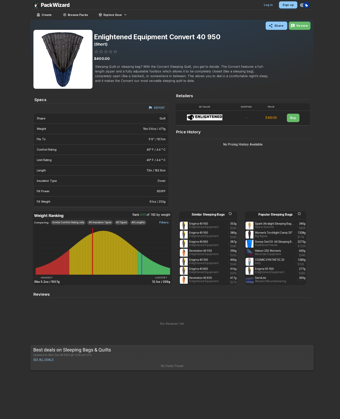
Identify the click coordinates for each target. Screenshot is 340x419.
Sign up (288, 4)
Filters (164, 222)
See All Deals (43, 359)
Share (279, 25)
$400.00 (271, 118)
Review (302, 25)
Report (159, 108)
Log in (268, 4)
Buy (293, 118)
